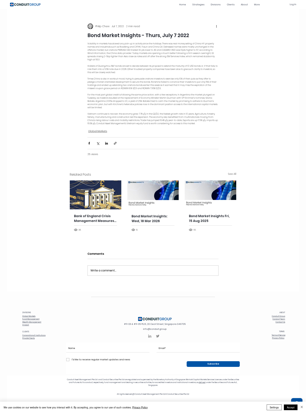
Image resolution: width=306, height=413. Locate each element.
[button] (216, 4)
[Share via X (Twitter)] (98, 143)
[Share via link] (115, 143)
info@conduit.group (155, 329)
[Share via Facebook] (89, 143)
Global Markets (97, 131)
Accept (290, 407)
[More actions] (216, 26)
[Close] (302, 407)
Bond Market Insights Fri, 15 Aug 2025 (209, 218)
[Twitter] (157, 336)
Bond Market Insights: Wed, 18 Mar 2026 (149, 218)
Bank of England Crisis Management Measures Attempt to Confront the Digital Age (94, 218)
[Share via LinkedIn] (106, 143)
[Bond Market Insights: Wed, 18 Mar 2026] (153, 195)
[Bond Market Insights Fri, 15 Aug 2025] (210, 194)
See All (232, 174)
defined (202, 382)
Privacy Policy (140, 407)
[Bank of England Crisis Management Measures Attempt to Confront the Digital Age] (95, 194)
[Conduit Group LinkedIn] (150, 336)
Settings (274, 407)
